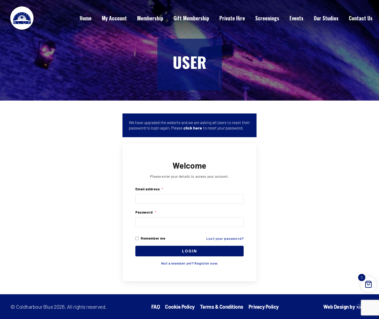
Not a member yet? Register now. (189, 263)
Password (145, 212)
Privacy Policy (264, 307)
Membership (150, 18)
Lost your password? (225, 238)
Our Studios (326, 18)
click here (192, 127)
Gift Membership (191, 18)
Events (296, 18)
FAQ (155, 307)
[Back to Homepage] (22, 18)
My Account (114, 18)
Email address (149, 189)
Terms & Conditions (221, 307)
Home (86, 18)
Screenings (267, 18)
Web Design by (339, 307)
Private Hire (232, 18)
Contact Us (361, 18)
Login (189, 251)
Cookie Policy (180, 307)
